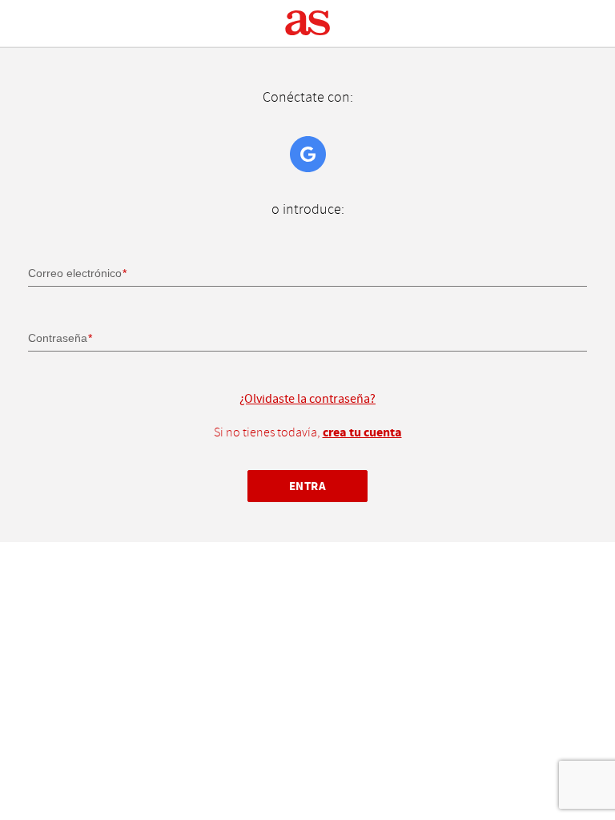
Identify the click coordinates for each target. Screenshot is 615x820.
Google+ (308, 154)
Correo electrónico (75, 273)
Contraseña (57, 338)
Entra (308, 486)
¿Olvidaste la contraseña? (307, 399)
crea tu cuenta (362, 432)
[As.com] (308, 23)
